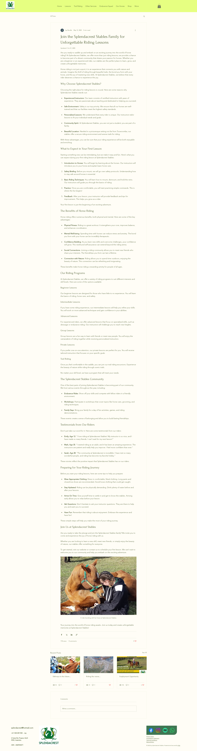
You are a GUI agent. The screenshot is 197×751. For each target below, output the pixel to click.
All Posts (53, 16)
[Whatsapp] (172, 730)
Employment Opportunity (129, 676)
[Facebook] (151, 730)
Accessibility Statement (152, 738)
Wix (179, 745)
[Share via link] (77, 635)
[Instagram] (158, 730)
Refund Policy (150, 742)
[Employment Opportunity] (132, 664)
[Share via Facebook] (61, 635)
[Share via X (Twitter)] (67, 635)
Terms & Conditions (151, 740)
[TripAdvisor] (165, 730)
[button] (159, 6)
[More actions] (135, 30)
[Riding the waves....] (98, 664)
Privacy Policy (150, 736)
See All (144, 652)
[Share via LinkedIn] (72, 635)
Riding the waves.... (93, 676)
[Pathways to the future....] (65, 664)
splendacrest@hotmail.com (22, 728)
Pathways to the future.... (62, 676)
